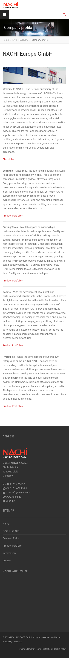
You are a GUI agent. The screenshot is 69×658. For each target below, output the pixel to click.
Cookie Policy (59, 649)
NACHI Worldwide (15, 571)
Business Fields (11, 538)
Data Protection (44, 649)
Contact (7, 560)
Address (9, 436)
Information (9, 553)
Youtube (10, 501)
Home (6, 40)
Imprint (31, 649)
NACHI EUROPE (20, 40)
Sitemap (8, 510)
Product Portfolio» (13, 215)
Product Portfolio (12, 545)
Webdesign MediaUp (12, 641)
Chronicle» (8, 159)
